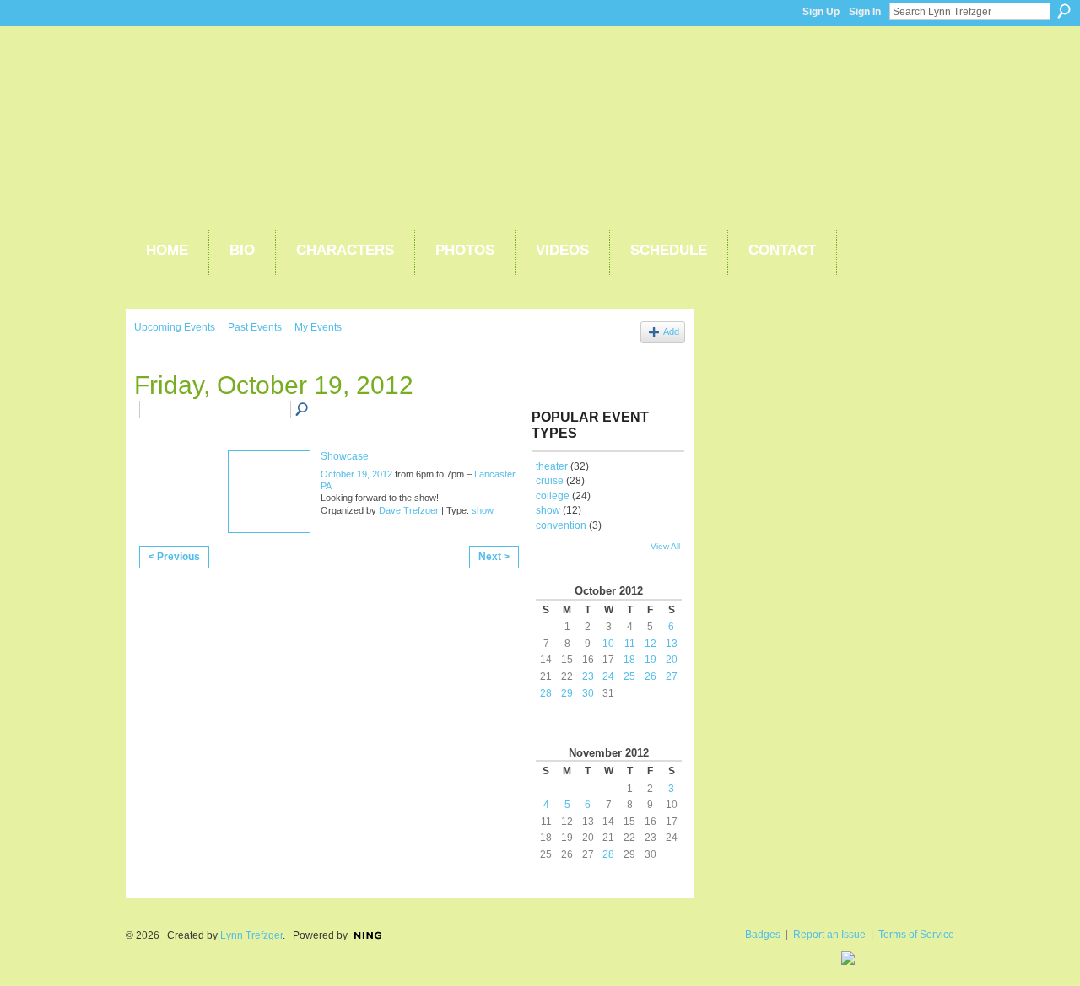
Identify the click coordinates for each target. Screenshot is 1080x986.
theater (552, 466)
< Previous (174, 557)
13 (672, 643)
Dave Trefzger (409, 510)
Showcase (345, 456)
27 (672, 676)
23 (588, 676)
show (483, 510)
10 (608, 643)
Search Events (302, 410)
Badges (762, 934)
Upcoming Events (174, 327)
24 (608, 676)
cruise (550, 481)
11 (629, 643)
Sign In (865, 12)
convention (561, 525)
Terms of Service (916, 934)
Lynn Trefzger (251, 935)
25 (629, 676)
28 (546, 693)
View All (665, 546)
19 (650, 659)
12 (650, 643)
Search (1064, 11)
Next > (494, 557)
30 (588, 693)
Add (671, 331)
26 (650, 676)
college (553, 496)
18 (629, 659)
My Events (318, 327)
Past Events (255, 327)
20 (672, 659)
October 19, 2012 (356, 474)
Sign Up (821, 12)
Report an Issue (829, 934)
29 (567, 693)
